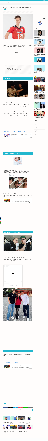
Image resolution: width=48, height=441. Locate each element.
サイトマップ (19, 438)
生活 (35, 131)
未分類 (36, 130)
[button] (5, 407)
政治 (35, 128)
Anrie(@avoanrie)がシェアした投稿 (13, 285)
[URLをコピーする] (30, 407)
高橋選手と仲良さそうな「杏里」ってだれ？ (13, 70)
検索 (43, 18)
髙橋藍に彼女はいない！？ (10, 68)
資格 (35, 134)
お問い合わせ (23, 438)
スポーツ (5, 403)
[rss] (43, 0)
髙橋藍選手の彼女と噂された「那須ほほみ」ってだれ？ (14, 69)
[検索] (44, 0)
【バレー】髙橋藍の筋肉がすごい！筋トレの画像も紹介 (10, 362)
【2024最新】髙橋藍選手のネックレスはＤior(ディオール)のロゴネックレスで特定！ (14, 131)
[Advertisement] (17, 58)
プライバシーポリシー (27, 438)
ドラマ (36, 125)
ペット (36, 127)
